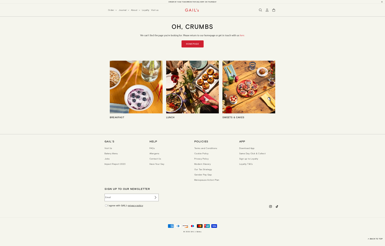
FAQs (152, 148)
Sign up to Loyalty (248, 159)
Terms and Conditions (205, 148)
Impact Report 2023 (115, 164)
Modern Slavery (202, 164)
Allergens (154, 153)
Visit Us (108, 148)
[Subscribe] (155, 197)
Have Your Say (156, 164)
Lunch (170, 117)
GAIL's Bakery (196, 231)
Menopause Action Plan (206, 180)
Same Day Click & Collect (252, 153)
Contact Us (155, 159)
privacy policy (135, 205)
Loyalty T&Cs (246, 164)
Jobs (107, 159)
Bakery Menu (111, 153)
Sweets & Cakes (233, 117)
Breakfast (117, 117)
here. (242, 35)
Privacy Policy (201, 159)
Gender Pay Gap (203, 174)
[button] (113, 10)
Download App (247, 148)
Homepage (192, 44)
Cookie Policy (201, 153)
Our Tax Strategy (203, 169)
